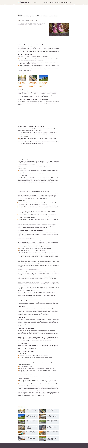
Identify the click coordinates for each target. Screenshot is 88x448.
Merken (27, 20)
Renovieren (52, 2)
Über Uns (69, 2)
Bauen (47, 2)
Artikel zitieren (21, 20)
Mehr (36, 20)
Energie (58, 2)
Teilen (32, 20)
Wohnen (63, 2)
